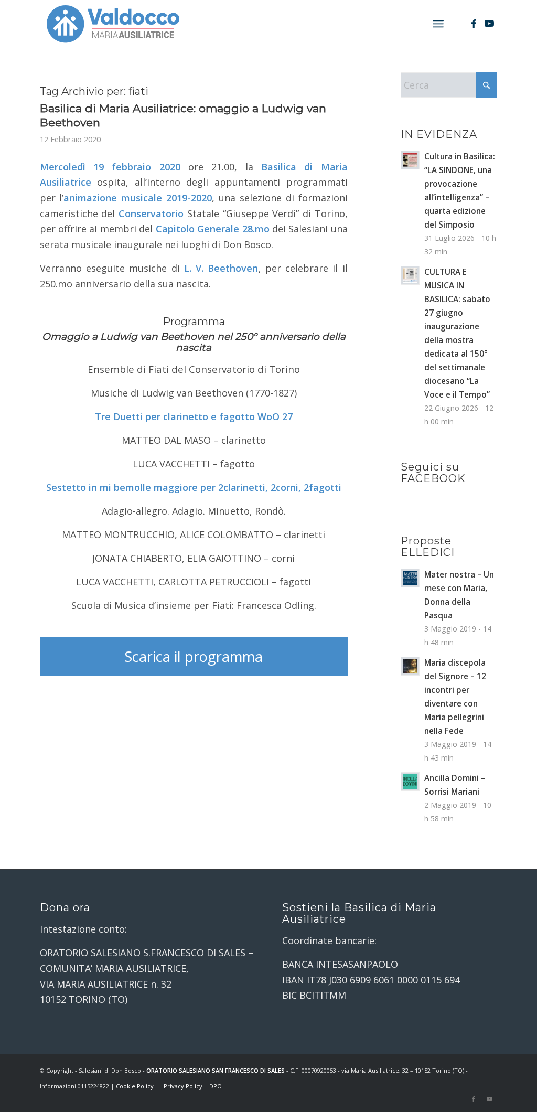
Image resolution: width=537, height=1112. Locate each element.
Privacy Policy (183, 1086)
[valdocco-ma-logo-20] (113, 23)
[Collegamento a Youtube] (489, 23)
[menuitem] (438, 23)
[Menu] (438, 23)
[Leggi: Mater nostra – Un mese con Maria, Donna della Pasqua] (410, 578)
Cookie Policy (135, 1086)
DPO (215, 1086)
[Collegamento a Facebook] (473, 23)
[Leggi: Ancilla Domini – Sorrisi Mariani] (410, 781)
